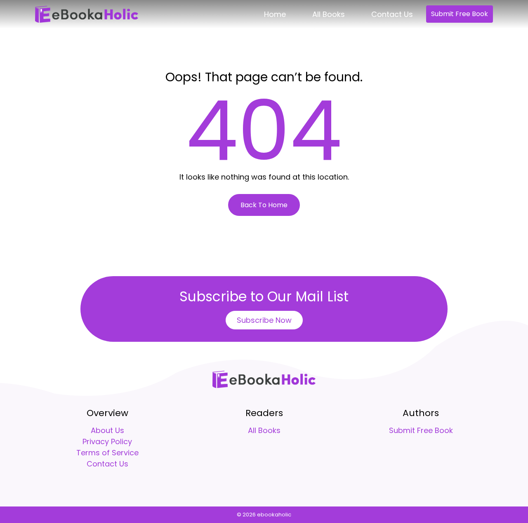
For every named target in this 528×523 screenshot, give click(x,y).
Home (275, 14)
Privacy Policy (107, 441)
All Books (328, 14)
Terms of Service (107, 452)
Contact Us (392, 14)
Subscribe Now (264, 320)
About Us (107, 430)
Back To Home (264, 205)
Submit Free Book (459, 14)
